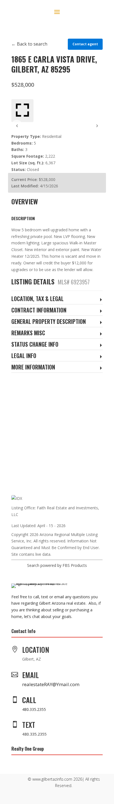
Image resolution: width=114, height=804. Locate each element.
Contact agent (85, 44)
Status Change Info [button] (34, 344)
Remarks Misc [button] (28, 333)
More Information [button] (33, 367)
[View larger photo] (22, 110)
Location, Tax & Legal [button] (37, 299)
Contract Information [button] (38, 310)
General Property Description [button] (48, 322)
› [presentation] (97, 125)
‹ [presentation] (17, 125)
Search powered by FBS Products (57, 565)
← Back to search (29, 44)
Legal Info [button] (23, 356)
